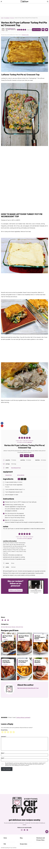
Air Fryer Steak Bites (7, 636)
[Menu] (1, 1)
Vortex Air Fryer (8, 475)
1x (19, 479)
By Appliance (6, 17)
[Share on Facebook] (2, 620)
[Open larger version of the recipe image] (24, 430)
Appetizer (6, 639)
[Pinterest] (27, 830)
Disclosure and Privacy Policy (40, 839)
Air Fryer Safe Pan (20, 475)
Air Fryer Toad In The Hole (23, 661)
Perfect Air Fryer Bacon (6, 661)
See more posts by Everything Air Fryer (28, 688)
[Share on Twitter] (5, 620)
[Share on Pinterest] (43, 29)
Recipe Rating (4, 730)
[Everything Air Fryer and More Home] (24, 2)
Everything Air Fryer (11, 28)
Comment (3, 736)
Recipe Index (23, 844)
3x (25, 479)
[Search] (47, 1)
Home (2, 17)
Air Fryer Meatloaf (37, 661)
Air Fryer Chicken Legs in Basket (40, 637)
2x (22, 479)
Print (31, 455)
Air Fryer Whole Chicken (24, 636)
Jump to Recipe (36, 29)
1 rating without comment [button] (23, 717)
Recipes (13, 626)
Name (2, 753)
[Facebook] (24, 830)
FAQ (5, 844)
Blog (21, 838)
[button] (18, 30)
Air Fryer (12, 17)
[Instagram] (21, 830)
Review (26, 455)
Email (2, 758)
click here (29, 442)
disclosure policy (25, 34)
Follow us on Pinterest (15, 590)
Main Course (8, 626)
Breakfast (6, 664)
